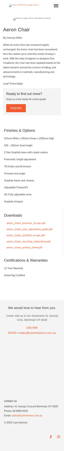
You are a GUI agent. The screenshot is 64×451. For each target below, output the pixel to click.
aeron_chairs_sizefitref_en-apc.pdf (25, 235)
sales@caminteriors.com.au (27, 415)
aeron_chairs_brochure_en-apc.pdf (25, 223)
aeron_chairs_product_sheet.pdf (24, 247)
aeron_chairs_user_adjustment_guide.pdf (29, 229)
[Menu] (56, 5)
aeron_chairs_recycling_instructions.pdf (28, 241)
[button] (16, 108)
